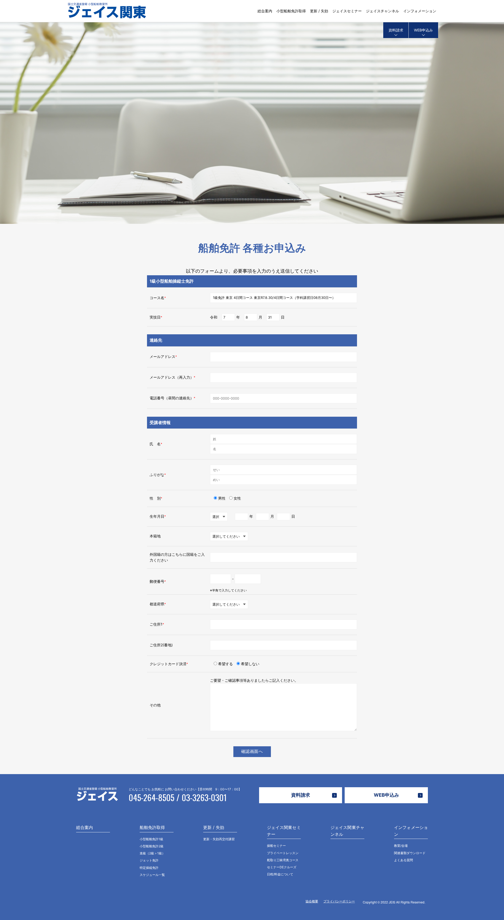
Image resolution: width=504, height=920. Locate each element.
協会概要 (312, 901)
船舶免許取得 (152, 827)
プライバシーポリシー (339, 901)
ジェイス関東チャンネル (347, 831)
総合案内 (265, 11)
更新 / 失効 (319, 11)
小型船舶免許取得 (291, 11)
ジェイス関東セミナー (284, 831)
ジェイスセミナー (347, 11)
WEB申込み (423, 30)
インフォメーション (419, 11)
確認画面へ (252, 751)
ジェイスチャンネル (382, 11)
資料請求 (395, 30)
